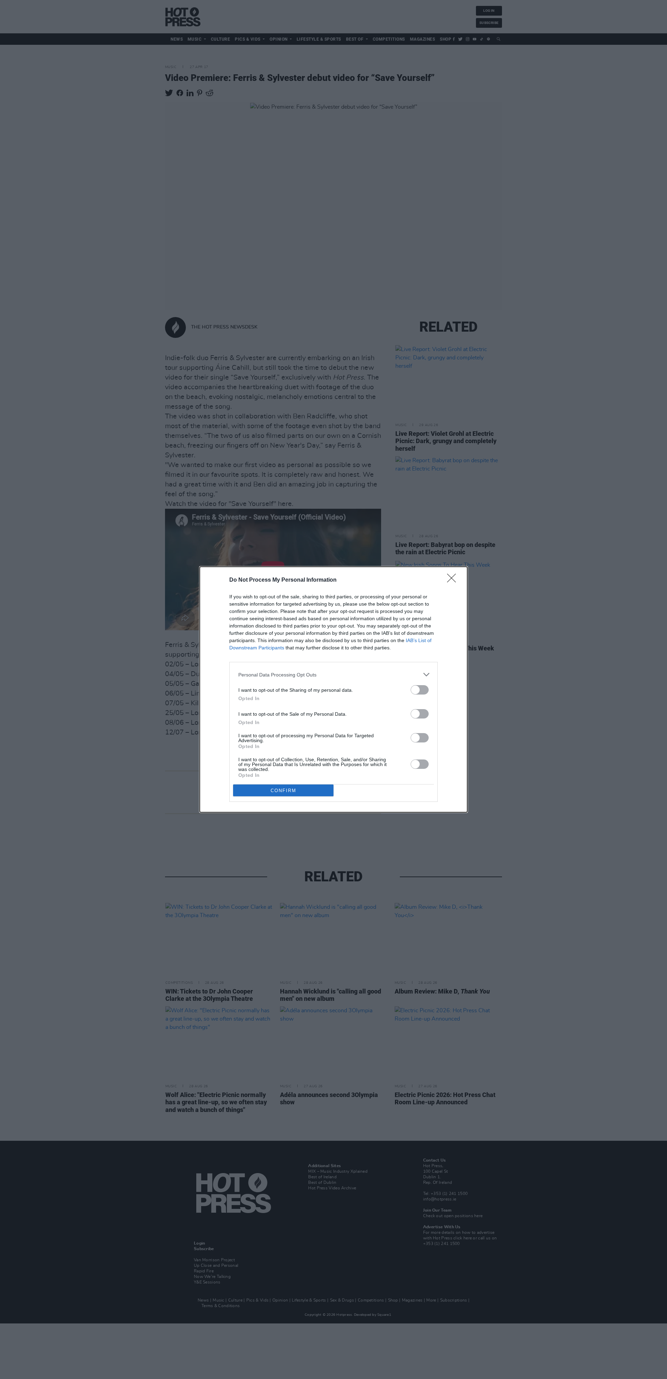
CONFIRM (283, 790)
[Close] (453, 580)
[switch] (420, 690)
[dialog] (333, 689)
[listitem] (333, 674)
